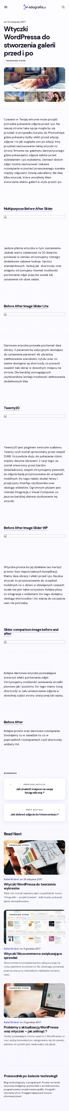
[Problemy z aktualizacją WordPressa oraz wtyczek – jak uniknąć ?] (34, 1000)
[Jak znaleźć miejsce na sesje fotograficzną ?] (34, 789)
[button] (6, 7)
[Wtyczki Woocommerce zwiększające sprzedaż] (34, 927)
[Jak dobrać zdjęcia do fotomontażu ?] (34, 813)
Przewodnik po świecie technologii (30, 1076)
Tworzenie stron (16, 61)
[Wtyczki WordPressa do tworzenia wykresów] (34, 857)
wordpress (10, 773)
